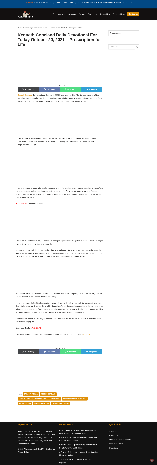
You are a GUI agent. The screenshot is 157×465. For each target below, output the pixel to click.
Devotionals (92, 14)
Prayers (82, 14)
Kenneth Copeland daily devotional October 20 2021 (39, 398)
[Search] (137, 46)
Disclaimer (113, 448)
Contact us (113, 435)
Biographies (105, 14)
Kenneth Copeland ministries (75, 398)
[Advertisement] (60, 68)
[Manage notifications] (152, 460)
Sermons (72, 14)
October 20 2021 (25, 403)
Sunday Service (59, 14)
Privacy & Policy (116, 444)
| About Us (40, 449)
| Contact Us (50, 449)
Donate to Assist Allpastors (120, 440)
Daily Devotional (31, 394)
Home (20, 28)
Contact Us (133, 14)
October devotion (41, 403)
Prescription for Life (60, 403)
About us (112, 431)
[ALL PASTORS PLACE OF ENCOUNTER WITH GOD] (26, 14)
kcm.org (86, 334)
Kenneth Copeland (25, 95)
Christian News (119, 14)
